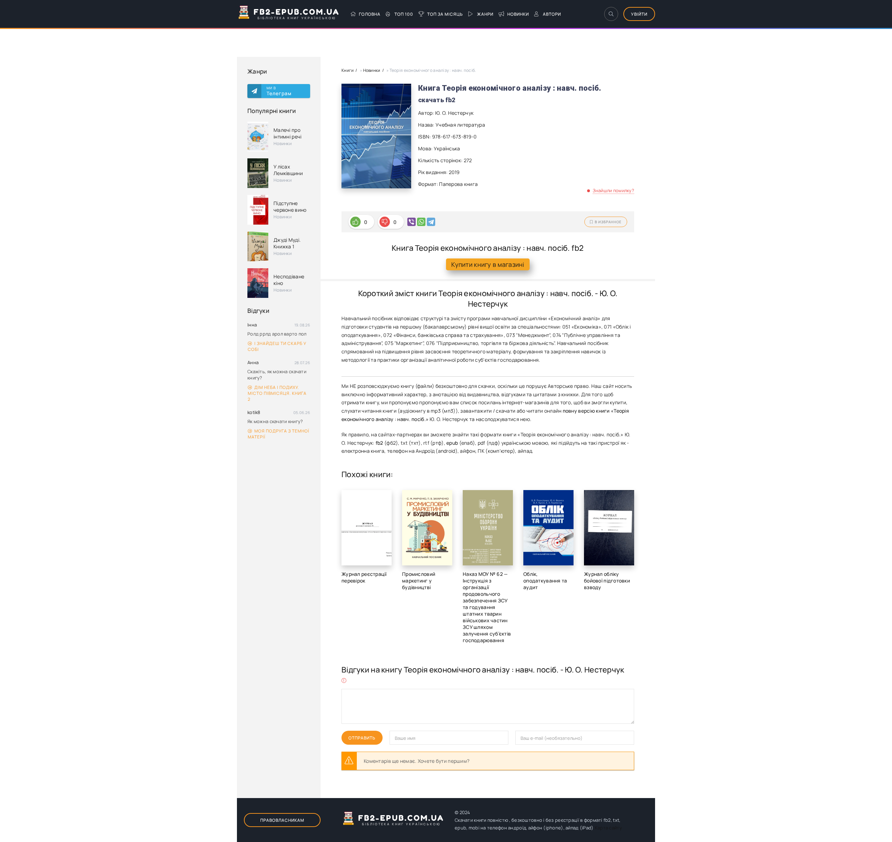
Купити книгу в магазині (487, 264)
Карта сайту (608, 828)
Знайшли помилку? (613, 190)
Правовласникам (282, 820)
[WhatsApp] (421, 222)
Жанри (485, 14)
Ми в (279, 91)
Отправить (362, 738)
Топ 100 (403, 14)
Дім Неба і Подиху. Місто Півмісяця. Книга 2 (277, 393)
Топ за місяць (445, 14)
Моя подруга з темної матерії (278, 434)
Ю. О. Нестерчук (454, 113)
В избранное (608, 221)
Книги (347, 70)
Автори (552, 14)
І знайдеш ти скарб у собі (277, 346)
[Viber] (411, 222)
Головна (369, 14)
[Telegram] (431, 222)
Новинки (518, 14)
